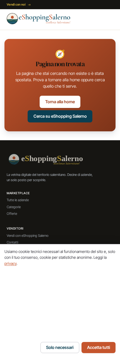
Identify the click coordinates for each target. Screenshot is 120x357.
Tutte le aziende (18, 200)
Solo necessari (59, 347)
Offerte (12, 213)
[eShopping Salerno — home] (38, 18)
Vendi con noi (19, 4)
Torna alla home (60, 101)
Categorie (14, 207)
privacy (10, 263)
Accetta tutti (98, 347)
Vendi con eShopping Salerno (28, 235)
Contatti (12, 242)
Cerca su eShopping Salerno (60, 116)
